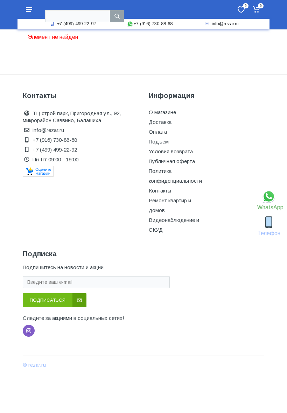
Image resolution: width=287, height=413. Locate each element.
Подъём (159, 142)
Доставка (160, 122)
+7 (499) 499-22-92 (76, 23)
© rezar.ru (34, 365)
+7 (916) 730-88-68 (153, 23)
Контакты (160, 191)
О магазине (162, 112)
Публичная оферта (172, 161)
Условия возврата (171, 151)
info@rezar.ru (225, 23)
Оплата (158, 132)
